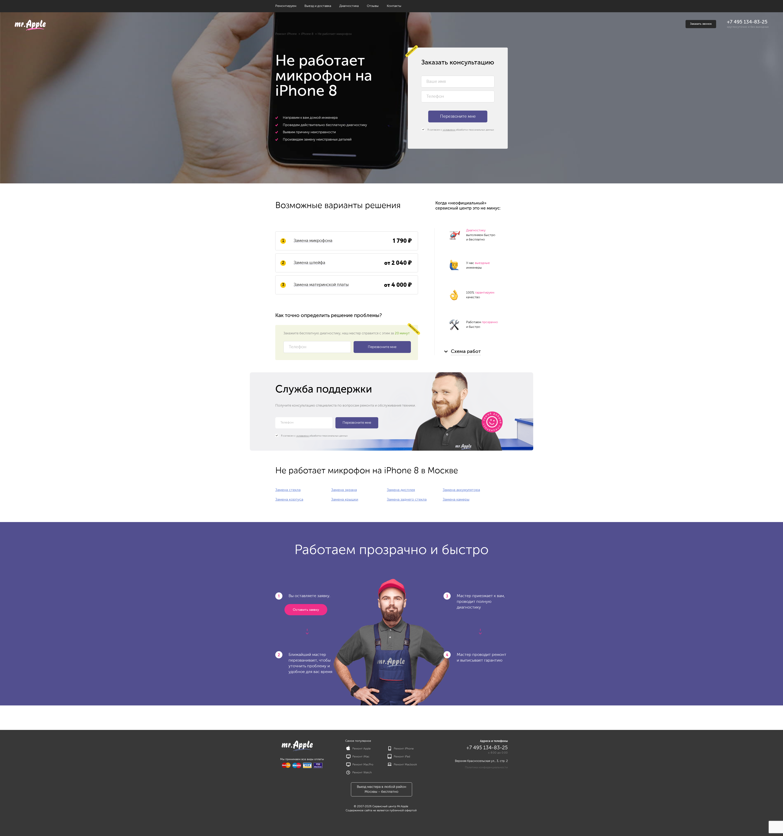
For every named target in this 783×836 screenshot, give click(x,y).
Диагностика (349, 6)
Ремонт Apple (361, 748)
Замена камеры (456, 499)
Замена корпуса (289, 499)
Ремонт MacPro (362, 764)
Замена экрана (344, 490)
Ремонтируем (285, 6)
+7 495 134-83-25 (747, 22)
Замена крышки (344, 499)
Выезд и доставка (317, 6)
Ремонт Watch (362, 772)
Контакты (394, 6)
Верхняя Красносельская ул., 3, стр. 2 (481, 761)
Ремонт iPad (402, 756)
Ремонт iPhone (286, 33)
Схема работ (466, 351)
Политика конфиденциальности (486, 767)
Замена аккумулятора (461, 490)
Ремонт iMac (360, 756)
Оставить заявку (306, 609)
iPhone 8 (307, 33)
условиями (449, 130)
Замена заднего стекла (407, 499)
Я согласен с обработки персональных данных (460, 130)
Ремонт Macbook (405, 764)
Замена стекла (288, 490)
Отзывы (373, 6)
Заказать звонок (701, 23)
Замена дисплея (401, 490)
